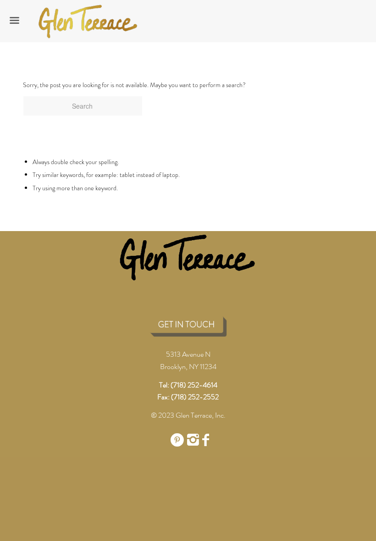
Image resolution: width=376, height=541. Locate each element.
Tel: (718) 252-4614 (188, 385)
